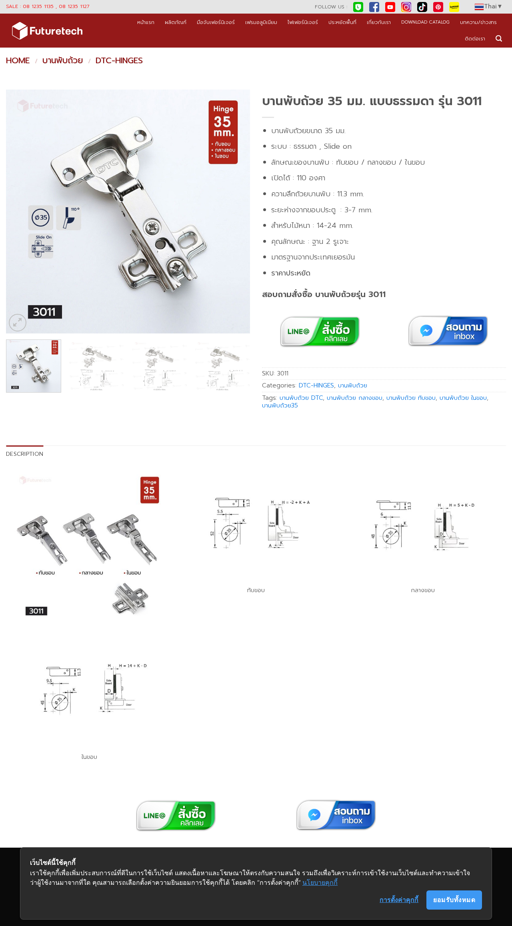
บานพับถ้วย (62, 60)
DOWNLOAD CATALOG (425, 22)
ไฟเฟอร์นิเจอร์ (303, 22)
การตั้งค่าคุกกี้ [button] (399, 900)
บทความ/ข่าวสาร (478, 22)
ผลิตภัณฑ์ (175, 22)
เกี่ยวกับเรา (379, 22)
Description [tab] (24, 453)
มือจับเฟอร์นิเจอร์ (216, 22)
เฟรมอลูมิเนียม (261, 22)
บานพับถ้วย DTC (301, 397)
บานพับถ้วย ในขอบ (463, 397)
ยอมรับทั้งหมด (454, 900)
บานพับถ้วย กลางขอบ (354, 397)
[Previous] (21, 211)
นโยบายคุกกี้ (320, 882)
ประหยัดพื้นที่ (342, 22)
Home (18, 60)
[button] (499, 38)
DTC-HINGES (119, 60)
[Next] (235, 211)
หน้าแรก (145, 22)
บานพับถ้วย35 (280, 405)
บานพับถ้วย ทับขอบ (411, 397)
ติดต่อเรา (475, 38)
